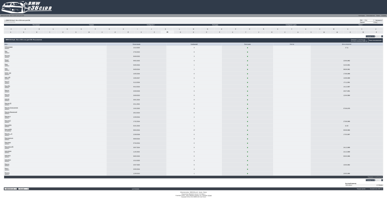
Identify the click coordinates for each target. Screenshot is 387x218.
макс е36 (7, 77)
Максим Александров (11, 107)
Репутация (247, 44)
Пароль (362, 22)
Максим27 (8, 121)
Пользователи (370, 15)
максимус (8, 155)
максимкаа (8, 151)
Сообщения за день (291, 24)
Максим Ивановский (11, 112)
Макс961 (7, 86)
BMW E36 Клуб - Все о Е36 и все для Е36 (12, 15)
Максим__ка (8, 134)
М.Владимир (8, 47)
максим (7, 99)
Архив (200, 192)
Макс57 (7, 81)
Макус (7, 168)
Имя (361, 20)
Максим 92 (8, 103)
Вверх (205, 192)
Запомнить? (379, 20)
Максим (7, 94)
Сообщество (150, 24)
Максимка (8, 142)
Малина (7, 173)
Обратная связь (184, 192)
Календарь (362, 15)
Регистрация (36, 24)
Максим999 (8, 129)
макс (6, 68)
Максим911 (8, 125)
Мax (6, 51)
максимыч (8, 160)
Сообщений (194, 44)
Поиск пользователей (375, 40)
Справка (383, 15)
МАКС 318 (8, 73)
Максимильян (9, 138)
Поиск (378, 15)
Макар (7, 60)
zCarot (210, 195)
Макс (6, 64)
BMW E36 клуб (194, 192)
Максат (7, 90)
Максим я (8, 116)
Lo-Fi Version (135, 189)
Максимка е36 (9, 147)
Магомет (7, 55)
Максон (7, 164)
